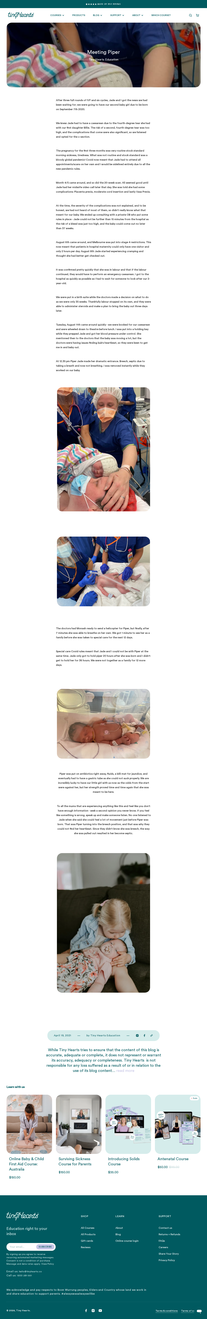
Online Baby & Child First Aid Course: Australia (26, 1164)
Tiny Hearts (23, 1310)
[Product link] (29, 1137)
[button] (190, 15)
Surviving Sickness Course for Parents (75, 1161)
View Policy (47, 1264)
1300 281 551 (24, 1276)
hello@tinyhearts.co (30, 1271)
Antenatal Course (173, 1159)
